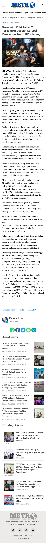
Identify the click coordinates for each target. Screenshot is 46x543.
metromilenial (16, 318)
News (11, 12)
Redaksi (21, 524)
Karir (34, 524)
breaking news (9, 310)
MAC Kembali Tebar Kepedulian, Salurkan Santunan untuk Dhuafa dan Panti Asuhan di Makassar (29, 437)
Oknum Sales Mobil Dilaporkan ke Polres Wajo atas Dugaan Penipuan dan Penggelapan (29, 484)
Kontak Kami (14, 524)
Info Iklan (29, 524)
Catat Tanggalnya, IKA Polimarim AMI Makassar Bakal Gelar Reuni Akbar (30, 499)
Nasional (18, 12)
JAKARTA (32, 310)
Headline (21, 310)
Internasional (35, 12)
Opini (26, 12)
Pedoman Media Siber (31, 522)
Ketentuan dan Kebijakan (14, 522)
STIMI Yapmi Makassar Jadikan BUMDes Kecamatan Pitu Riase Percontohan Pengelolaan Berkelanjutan (29, 468)
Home (5, 12)
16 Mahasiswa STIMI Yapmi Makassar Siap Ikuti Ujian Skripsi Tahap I (30, 452)
